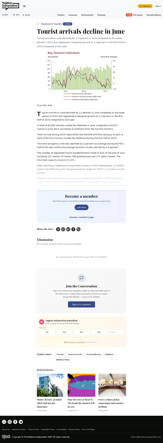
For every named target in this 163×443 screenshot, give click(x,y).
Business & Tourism (52, 24)
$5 (47, 332)
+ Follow (67, 24)
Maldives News (63, 360)
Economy (73, 15)
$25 (81, 332)
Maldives (109, 354)
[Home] (38, 24)
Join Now (81, 207)
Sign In (158, 6)
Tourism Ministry (93, 354)
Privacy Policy (74, 429)
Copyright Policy (48, 429)
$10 (64, 332)
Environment (87, 15)
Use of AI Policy (88, 429)
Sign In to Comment (81, 304)
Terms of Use (33, 429)
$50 (98, 332)
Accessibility (62, 429)
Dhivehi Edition (154, 15)
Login (91, 217)
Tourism (60, 354)
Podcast (102, 15)
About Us (6, 429)
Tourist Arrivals (75, 354)
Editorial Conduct (19, 429)
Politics (60, 15)
